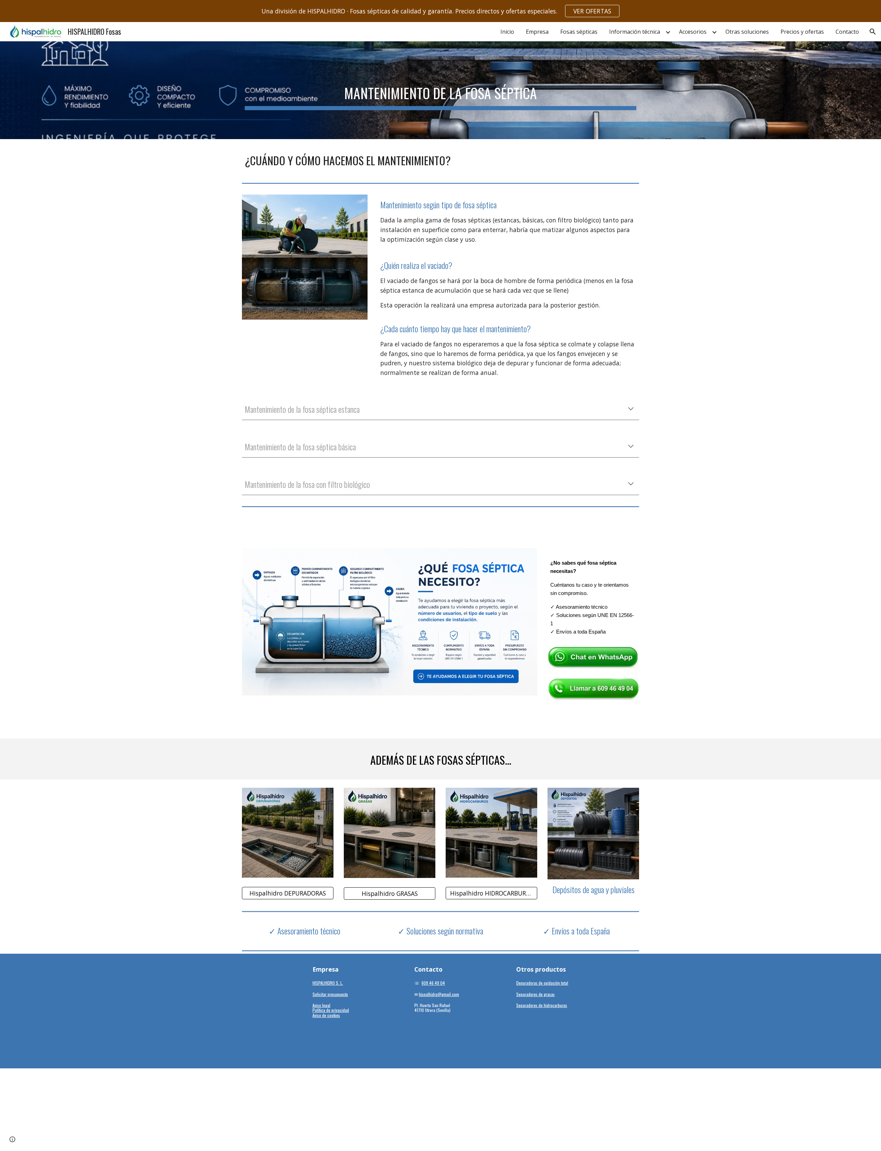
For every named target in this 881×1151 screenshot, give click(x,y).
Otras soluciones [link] (747, 31)
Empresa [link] (537, 31)
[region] (440, 11)
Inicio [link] (507, 31)
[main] (440, 90)
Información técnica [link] (634, 31)
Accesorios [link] (693, 31)
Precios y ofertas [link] (802, 31)
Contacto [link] (847, 31)
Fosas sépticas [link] (578, 31)
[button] (872, 31)
